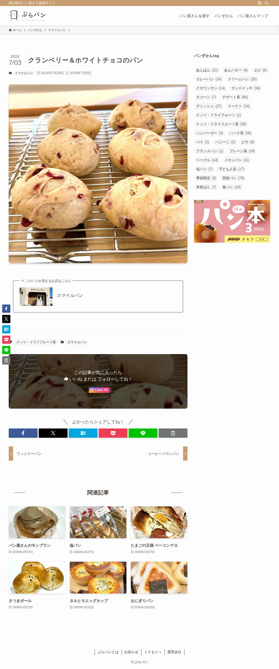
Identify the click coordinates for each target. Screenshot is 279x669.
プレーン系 (242, 151)
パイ (202, 142)
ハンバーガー (209, 133)
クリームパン (242, 79)
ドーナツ (239, 106)
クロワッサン (210, 88)
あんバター (236, 70)
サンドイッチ (245, 88)
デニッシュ (209, 106)
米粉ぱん (206, 187)
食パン (231, 187)
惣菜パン (233, 178)
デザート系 (235, 97)
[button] (23, 433)
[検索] (266, 3)
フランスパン (209, 151)
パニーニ (225, 142)
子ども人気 (231, 169)
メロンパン (236, 160)
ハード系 (240, 133)
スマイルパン (24, 73)
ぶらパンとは (108, 652)
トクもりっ (153, 652)
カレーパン (209, 79)
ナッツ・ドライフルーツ (218, 115)
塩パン (204, 169)
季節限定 (206, 178)
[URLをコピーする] (173, 433)
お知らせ (131, 652)
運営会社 (174, 652)
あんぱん (207, 70)
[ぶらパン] (27, 15)
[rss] (259, 3)
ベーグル (207, 160)
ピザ (247, 142)
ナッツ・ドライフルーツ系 (36, 342)
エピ (260, 70)
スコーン (206, 97)
